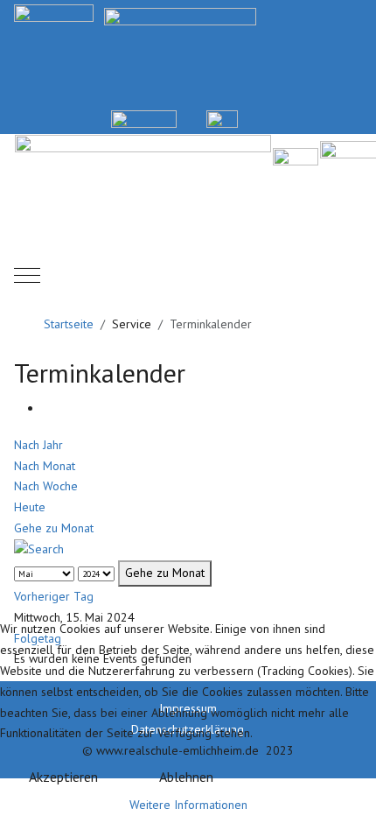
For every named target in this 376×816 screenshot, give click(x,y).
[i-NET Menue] (272, 117)
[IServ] (222, 117)
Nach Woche (46, 486)
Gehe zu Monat (54, 528)
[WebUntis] (144, 117)
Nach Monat (44, 466)
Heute (29, 507)
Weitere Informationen (188, 804)
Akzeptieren (63, 776)
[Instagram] (313, 117)
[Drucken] (47, 408)
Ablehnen (186, 776)
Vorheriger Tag (54, 596)
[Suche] (39, 549)
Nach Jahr (38, 445)
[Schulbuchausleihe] (354, 117)
